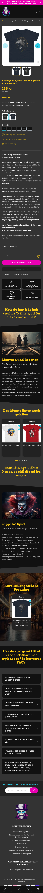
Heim (3, 21)
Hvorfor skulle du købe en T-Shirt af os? (19, 715)
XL (24, 129)
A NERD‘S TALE (14, 880)
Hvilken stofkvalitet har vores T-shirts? (17, 678)
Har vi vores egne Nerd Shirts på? (20, 741)
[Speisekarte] (40, 12)
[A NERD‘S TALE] (6, 11)
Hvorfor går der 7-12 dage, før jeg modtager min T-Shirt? (18, 728)
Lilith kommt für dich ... (32, 446)
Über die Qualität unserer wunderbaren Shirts (15, 156)
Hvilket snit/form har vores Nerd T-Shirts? (19, 704)
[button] (2, 2)
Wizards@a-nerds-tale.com (21, 870)
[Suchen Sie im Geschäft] (35, 12)
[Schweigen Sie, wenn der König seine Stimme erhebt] (21, 608)
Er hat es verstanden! (11, 445)
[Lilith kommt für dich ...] (32, 433)
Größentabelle (10, 247)
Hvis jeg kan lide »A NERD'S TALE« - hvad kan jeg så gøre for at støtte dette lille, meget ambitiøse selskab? (19, 766)
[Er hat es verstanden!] (11, 433)
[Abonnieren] (34, 790)
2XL (29, 129)
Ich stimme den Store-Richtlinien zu (16, 274)
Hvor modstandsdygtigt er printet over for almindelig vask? (19, 691)
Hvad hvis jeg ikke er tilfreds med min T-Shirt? (19, 752)
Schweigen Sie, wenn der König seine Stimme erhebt (21, 622)
